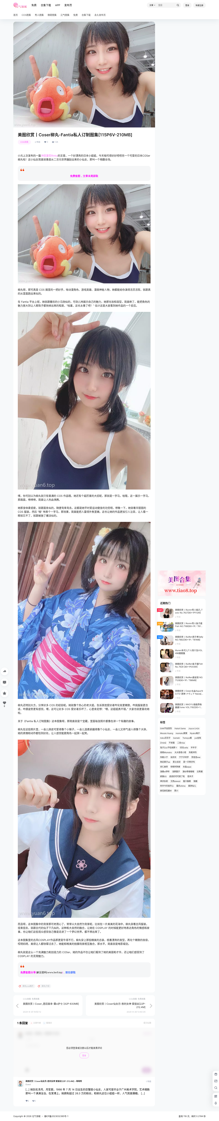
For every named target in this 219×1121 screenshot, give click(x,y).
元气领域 (35, 1116)
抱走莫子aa (165, 762)
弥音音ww (195, 757)
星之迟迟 (177, 762)
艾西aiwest (175, 781)
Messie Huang (166, 733)
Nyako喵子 (195, 733)
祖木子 (190, 776)
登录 (187, 5)
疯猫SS (163, 776)
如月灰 (173, 757)
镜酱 (195, 781)
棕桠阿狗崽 (175, 767)
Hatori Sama (180, 728)
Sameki (176, 738)
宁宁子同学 (184, 757)
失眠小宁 (164, 757)
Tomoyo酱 (187, 738)
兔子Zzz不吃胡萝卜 (168, 747)
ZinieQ (163, 743)
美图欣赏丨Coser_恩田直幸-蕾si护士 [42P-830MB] (51, 1003)
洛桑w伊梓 (164, 771)
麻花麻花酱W (166, 790)
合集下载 (46, 5)
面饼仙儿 (192, 786)
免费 (34, 5)
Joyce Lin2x (193, 728)
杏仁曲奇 (164, 767)
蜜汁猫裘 (187, 781)
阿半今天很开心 (167, 786)
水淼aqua (187, 767)
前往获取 (70, 972)
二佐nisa (181, 743)
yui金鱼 (197, 738)
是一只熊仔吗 (189, 762)
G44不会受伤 (166, 728)
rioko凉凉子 (165, 738)
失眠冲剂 (193, 752)
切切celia (184, 747)
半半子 (194, 747)
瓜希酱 (200, 771)
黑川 (176, 790)
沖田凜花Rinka (49, 155)
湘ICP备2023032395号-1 (56, 1116)
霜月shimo (180, 786)
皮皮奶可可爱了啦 (177, 776)
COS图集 (24, 142)
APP (57, 5)
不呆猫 (172, 743)
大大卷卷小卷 (180, 752)
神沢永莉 (164, 781)
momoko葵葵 (181, 733)
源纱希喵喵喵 (188, 771)
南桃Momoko (166, 752)
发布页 (68, 5)
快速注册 (199, 5)
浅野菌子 (176, 771)
